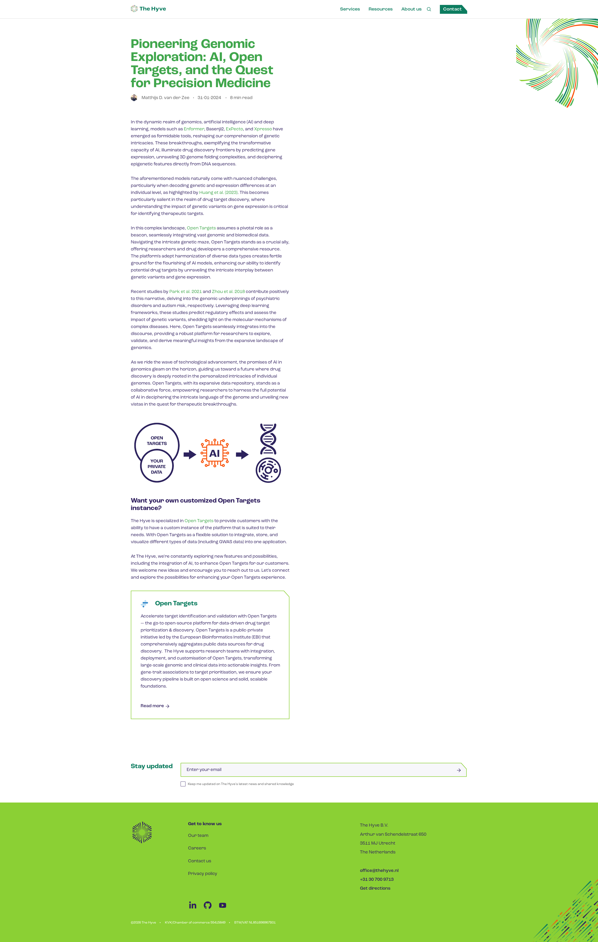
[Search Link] (429, 9)
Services (350, 9)
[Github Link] (210, 909)
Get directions (375, 888)
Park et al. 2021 (185, 292)
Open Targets (201, 228)
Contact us (199, 861)
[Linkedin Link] (195, 909)
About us (411, 9)
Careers (197, 848)
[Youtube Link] (225, 909)
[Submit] (458, 770)
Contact (452, 9)
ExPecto (234, 129)
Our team (198, 836)
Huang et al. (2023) (218, 193)
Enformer (194, 129)
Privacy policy (202, 874)
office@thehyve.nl (379, 871)
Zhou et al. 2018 (228, 292)
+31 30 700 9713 (377, 880)
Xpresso (263, 129)
